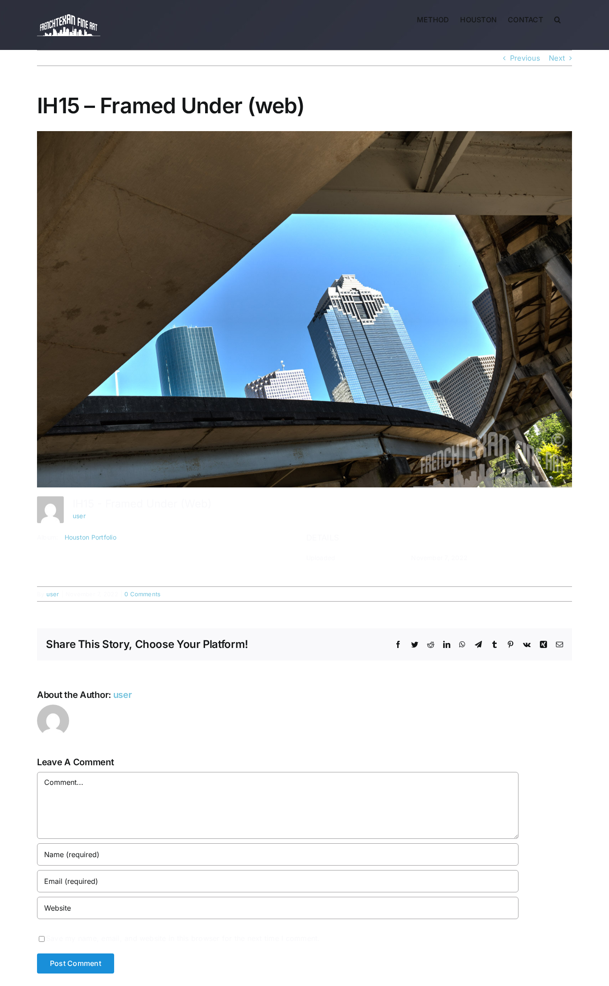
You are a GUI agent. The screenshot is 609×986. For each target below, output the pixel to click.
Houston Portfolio (90, 537)
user (79, 516)
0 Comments (142, 594)
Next (557, 58)
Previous (525, 58)
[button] (557, 18)
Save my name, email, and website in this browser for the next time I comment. (183, 938)
